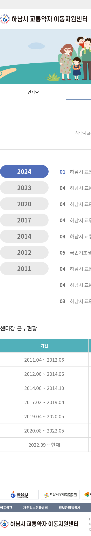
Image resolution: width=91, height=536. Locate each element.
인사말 (33, 92)
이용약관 (6, 507)
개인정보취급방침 (35, 507)
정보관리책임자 (69, 507)
